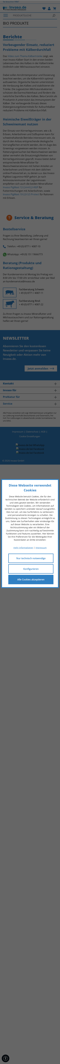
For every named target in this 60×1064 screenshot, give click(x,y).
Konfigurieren (31, 569)
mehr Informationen (23, 547)
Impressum (41, 547)
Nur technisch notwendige (31, 558)
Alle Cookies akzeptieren (30, 579)
